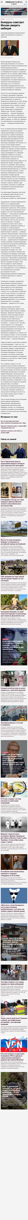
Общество (5, 752)
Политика (5, 639)
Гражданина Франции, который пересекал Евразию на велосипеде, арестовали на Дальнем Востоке (14, 614)
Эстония (3, 538)
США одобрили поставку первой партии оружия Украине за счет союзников (12, 579)
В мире (14, 4)
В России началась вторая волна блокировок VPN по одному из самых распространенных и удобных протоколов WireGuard (12, 1057)
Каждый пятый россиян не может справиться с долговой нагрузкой (13, 689)
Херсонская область (6, 459)
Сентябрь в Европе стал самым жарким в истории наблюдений (12, 983)
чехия (2, 1016)
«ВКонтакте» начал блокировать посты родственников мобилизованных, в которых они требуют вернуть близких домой (13, 908)
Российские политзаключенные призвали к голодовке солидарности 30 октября (12, 874)
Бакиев (3, 19)
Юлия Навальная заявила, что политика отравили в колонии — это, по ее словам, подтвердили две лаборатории (13, 645)
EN (26, 4)
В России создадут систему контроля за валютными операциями (11, 801)
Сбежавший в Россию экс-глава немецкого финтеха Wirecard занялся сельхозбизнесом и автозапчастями (12, 503)
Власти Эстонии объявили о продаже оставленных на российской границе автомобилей (13, 542)
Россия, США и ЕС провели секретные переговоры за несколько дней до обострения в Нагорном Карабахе (12, 942)
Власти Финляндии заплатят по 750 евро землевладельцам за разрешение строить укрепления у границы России (11, 1091)
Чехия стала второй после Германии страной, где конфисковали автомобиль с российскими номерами (14, 1021)
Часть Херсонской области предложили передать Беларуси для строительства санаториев (12, 464)
